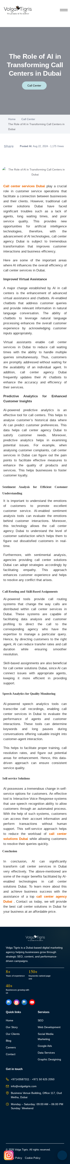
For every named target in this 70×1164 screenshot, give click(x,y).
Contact (10, 1054)
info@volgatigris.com (24, 1086)
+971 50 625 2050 (43, 1079)
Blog (8, 1040)
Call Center (34, 85)
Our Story (12, 1027)
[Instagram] (16, 1002)
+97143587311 (20, 1079)
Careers (11, 1047)
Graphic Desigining (49, 1059)
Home (12, 119)
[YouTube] (32, 1002)
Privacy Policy (14, 1158)
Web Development (49, 1027)
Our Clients (13, 1034)
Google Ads (45, 1046)
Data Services (46, 1052)
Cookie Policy (32, 1158)
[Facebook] (9, 1002)
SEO (40, 1020)
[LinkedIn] (24, 1002)
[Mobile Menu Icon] (64, 10)
